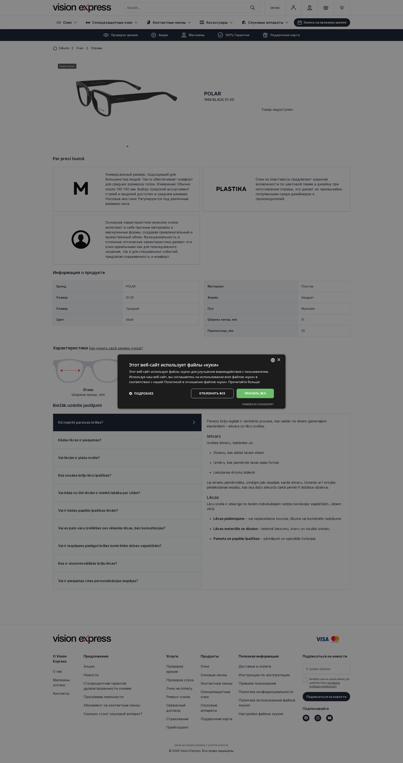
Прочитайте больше (244, 382)
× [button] (278, 359)
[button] (141, 393)
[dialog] (201, 381)
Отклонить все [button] (212, 393)
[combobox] (273, 360)
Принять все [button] (255, 393)
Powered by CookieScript (257, 404)
